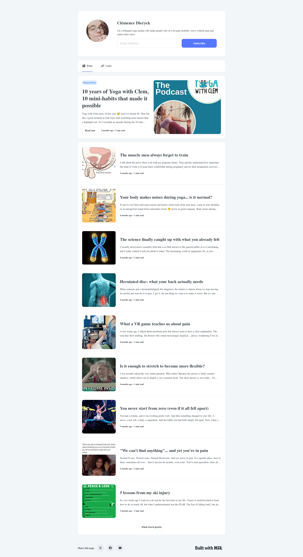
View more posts (152, 526)
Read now (90, 130)
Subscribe (199, 43)
